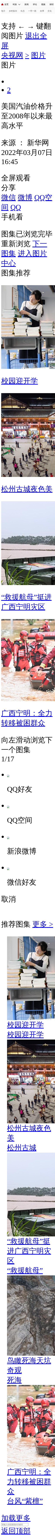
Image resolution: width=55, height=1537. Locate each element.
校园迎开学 (25, 1025)
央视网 (12, 55)
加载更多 (16, 1518)
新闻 (26, 4)
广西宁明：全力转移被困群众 (29, 1481)
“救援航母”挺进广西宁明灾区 (29, 1251)
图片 (38, 55)
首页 (6, 4)
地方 (3, 11)
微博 (25, 197)
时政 (15, 4)
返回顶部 (16, 1531)
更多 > (42, 924)
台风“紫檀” (25, 1501)
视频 (43, 4)
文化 (50, 11)
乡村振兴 (13, 11)
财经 (52, 4)
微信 (8, 197)
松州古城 (21, 1148)
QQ (15, 207)
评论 (35, 4)
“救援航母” (25, 1270)
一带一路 (32, 11)
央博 (42, 11)
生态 (23, 11)
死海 (14, 1380)
